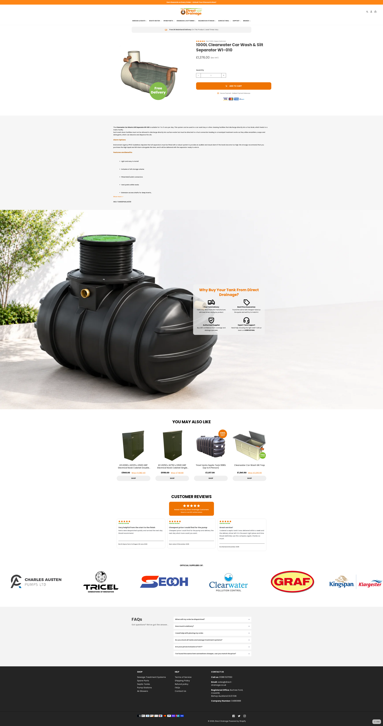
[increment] (223, 75)
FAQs (177, 687)
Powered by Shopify (237, 721)
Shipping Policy (182, 680)
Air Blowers (142, 691)
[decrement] (198, 75)
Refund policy (181, 684)
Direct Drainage (221, 721)
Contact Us (180, 691)
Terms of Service (183, 677)
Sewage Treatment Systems (151, 677)
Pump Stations (144, 687)
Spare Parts (143, 680)
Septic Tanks (143, 684)
